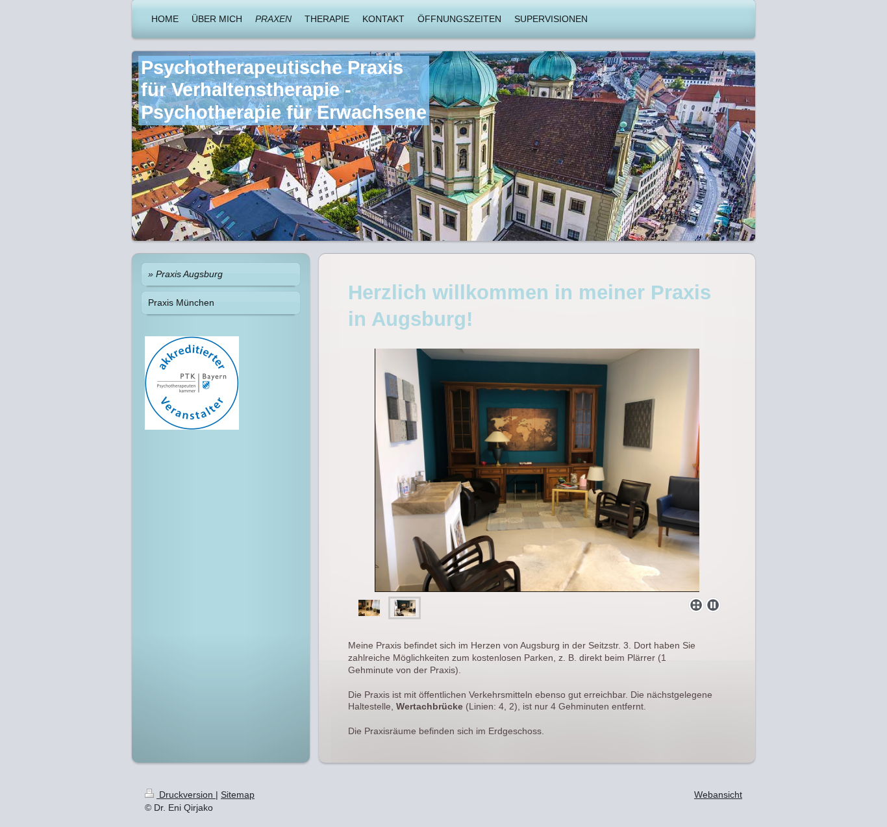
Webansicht (718, 794)
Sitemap (238, 794)
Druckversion (186, 794)
